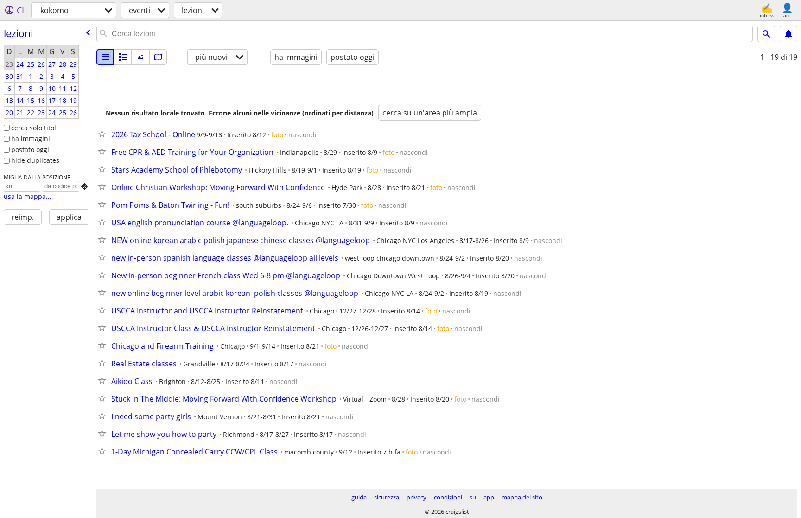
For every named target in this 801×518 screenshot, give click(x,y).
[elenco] (105, 57)
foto (277, 134)
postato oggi (30, 149)
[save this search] (788, 34)
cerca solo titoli (34, 127)
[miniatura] (123, 57)
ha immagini (30, 138)
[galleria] (140, 57)
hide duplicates (35, 160)
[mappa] (158, 57)
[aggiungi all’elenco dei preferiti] (103, 133)
